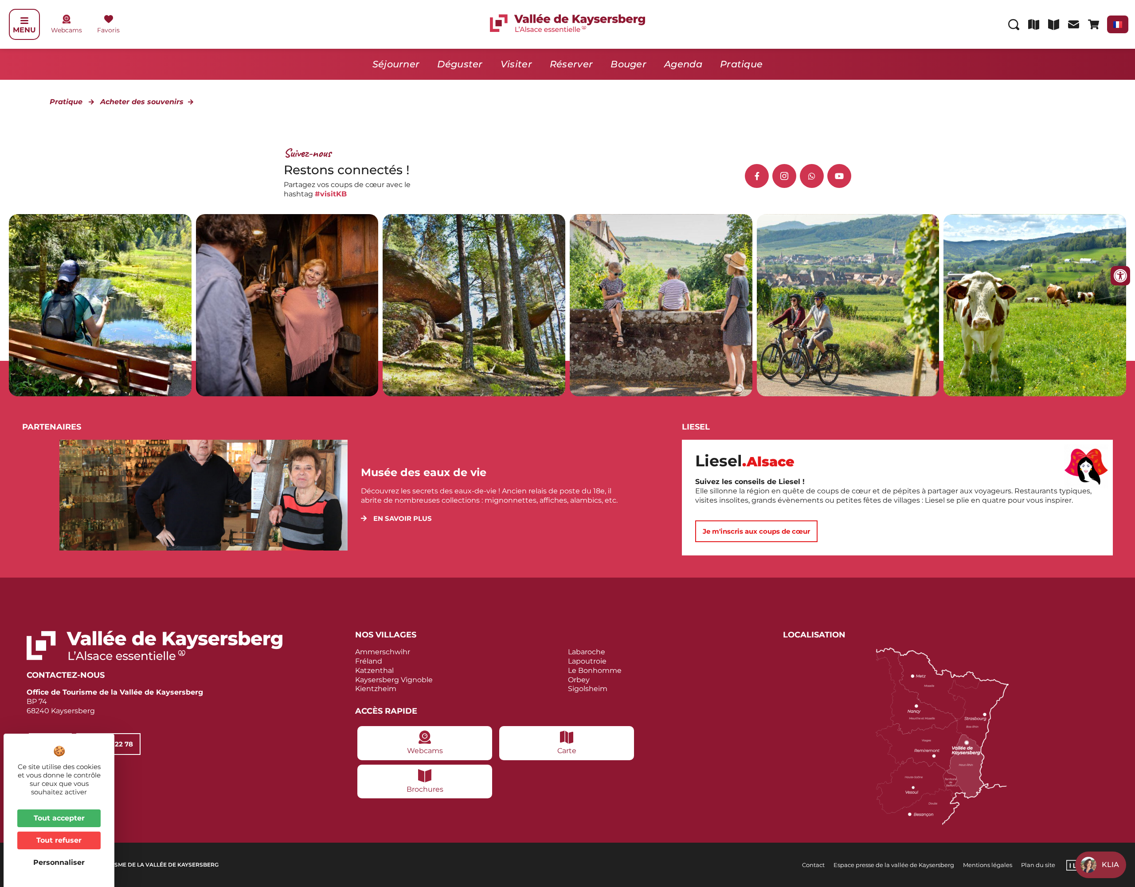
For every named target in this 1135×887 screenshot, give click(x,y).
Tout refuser (59, 840)
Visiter (516, 64)
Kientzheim (375, 688)
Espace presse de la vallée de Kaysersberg (894, 864)
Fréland (368, 661)
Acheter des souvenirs (142, 102)
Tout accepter (59, 818)
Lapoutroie (587, 661)
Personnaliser (59, 862)
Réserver (571, 64)
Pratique (741, 64)
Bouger (628, 64)
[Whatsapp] (812, 176)
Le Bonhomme (595, 670)
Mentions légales (987, 864)
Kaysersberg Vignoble (394, 680)
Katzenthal (374, 670)
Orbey (579, 680)
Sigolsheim (587, 688)
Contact (813, 864)
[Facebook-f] (757, 176)
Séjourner (396, 64)
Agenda (683, 64)
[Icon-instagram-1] (784, 176)
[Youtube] (839, 176)
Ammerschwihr (382, 652)
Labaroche (586, 652)
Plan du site (1038, 864)
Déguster (459, 64)
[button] (396, 518)
